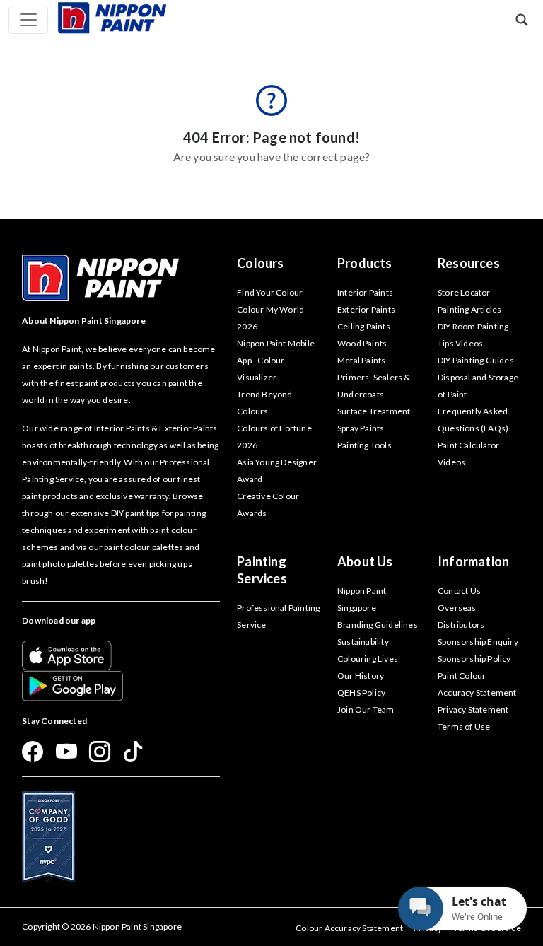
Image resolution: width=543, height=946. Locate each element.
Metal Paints (361, 360)
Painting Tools (364, 445)
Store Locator (464, 292)
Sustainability (363, 641)
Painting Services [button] (262, 570)
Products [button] (364, 263)
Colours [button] (260, 263)
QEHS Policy (361, 692)
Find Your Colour (270, 292)
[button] (521, 19)
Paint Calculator (468, 445)
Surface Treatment (373, 411)
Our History (360, 675)
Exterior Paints (366, 309)
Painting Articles (469, 309)
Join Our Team (366, 709)
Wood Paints (362, 343)
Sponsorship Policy (474, 658)
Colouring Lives (367, 658)
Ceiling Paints (363, 326)
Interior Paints (365, 292)
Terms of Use (464, 726)
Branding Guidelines (377, 624)
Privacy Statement (473, 709)
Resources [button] (469, 263)
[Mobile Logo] (112, 16)
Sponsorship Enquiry (478, 641)
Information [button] (473, 561)
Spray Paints (360, 428)
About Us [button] (365, 561)
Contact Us (459, 590)
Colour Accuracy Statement (349, 928)
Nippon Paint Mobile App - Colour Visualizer (276, 360)
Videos (451, 462)
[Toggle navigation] (28, 20)
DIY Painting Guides (476, 360)
